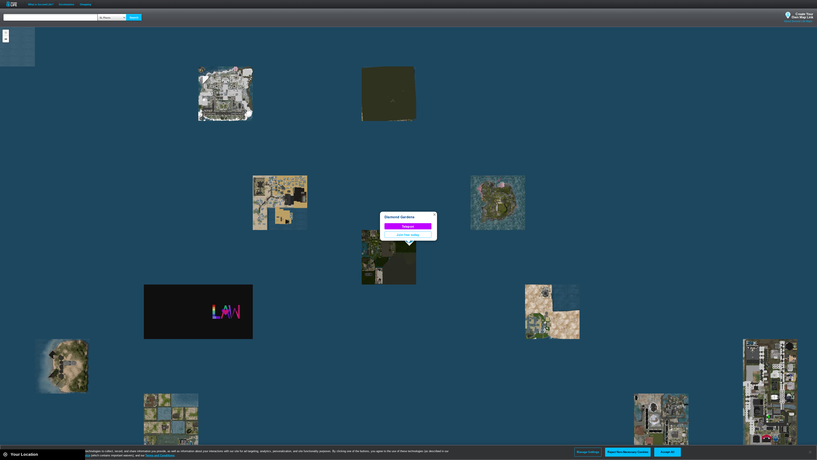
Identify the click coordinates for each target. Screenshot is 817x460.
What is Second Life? (40, 4)
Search (134, 17)
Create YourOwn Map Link (802, 15)
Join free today (408, 235)
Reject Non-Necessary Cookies (627, 452)
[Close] (810, 452)
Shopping (85, 4)
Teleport (408, 226)
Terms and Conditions (159, 455)
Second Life (14, 4)
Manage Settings (588, 452)
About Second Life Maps (798, 21)
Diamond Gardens (399, 216)
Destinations (66, 4)
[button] (434, 214)
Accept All (667, 452)
